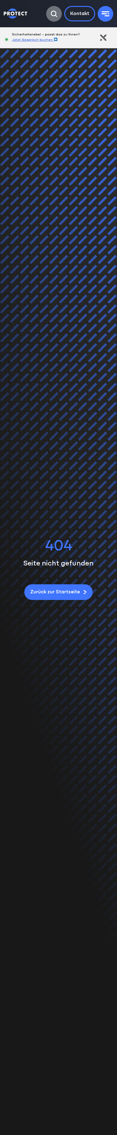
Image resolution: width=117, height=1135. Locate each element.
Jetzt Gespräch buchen (33, 40)
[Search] (54, 14)
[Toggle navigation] (105, 14)
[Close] (103, 37)
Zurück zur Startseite (55, 592)
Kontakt (79, 13)
